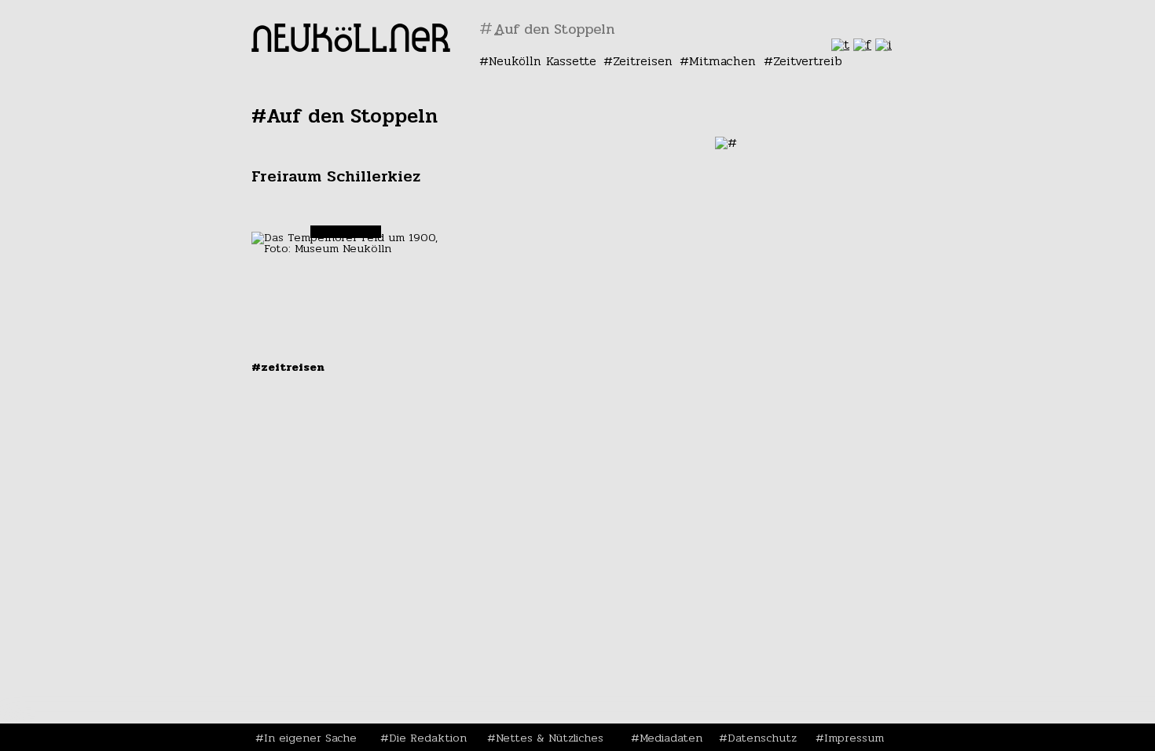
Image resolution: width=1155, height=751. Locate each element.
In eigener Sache (310, 737)
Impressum (854, 737)
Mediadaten (671, 737)
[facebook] (862, 44)
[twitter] (840, 44)
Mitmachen (722, 61)
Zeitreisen (643, 61)
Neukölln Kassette (542, 61)
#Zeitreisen (287, 367)
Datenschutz (762, 737)
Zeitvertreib (807, 61)
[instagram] (883, 44)
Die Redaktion (428, 737)
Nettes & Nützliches (549, 737)
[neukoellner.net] (350, 47)
